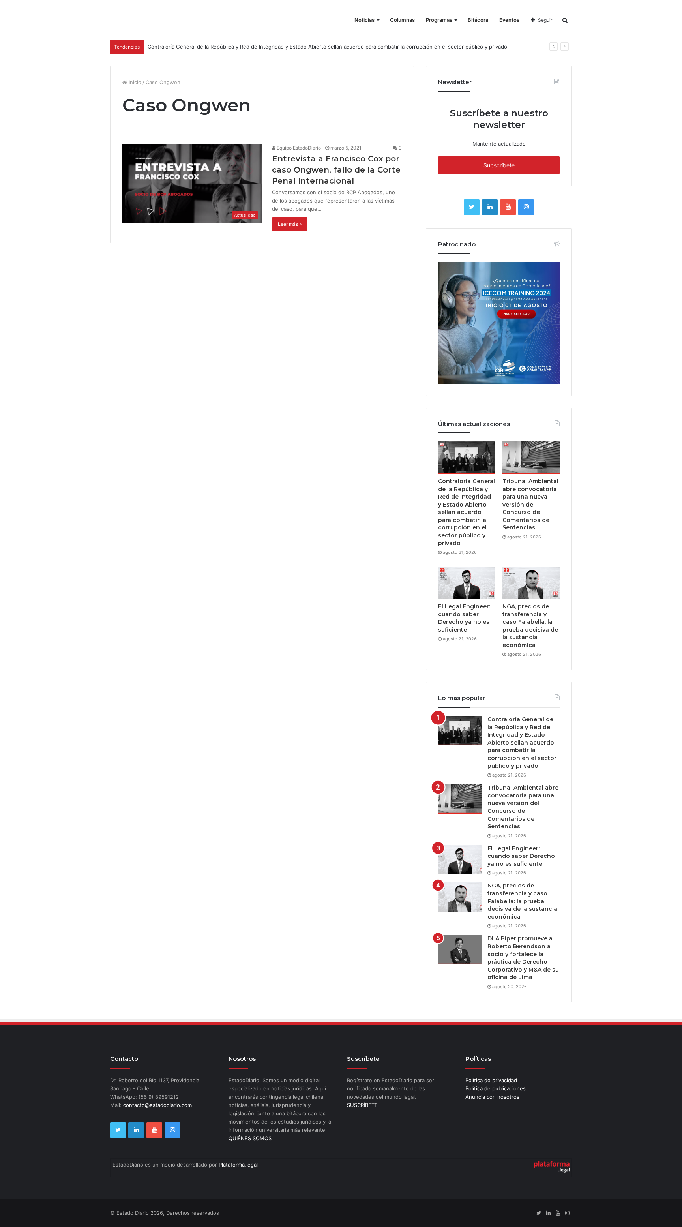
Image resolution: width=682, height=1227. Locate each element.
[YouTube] (508, 207)
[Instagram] (526, 207)
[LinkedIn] (490, 207)
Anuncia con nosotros (492, 1097)
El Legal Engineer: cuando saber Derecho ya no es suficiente (464, 618)
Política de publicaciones (495, 1088)
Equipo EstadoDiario (298, 148)
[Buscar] (565, 20)
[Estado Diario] (155, 23)
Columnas (402, 20)
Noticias (364, 20)
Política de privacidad (491, 1080)
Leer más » (290, 224)
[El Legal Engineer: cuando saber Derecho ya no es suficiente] (466, 583)
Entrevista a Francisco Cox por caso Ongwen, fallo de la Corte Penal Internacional (336, 170)
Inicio (134, 82)
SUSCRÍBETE (362, 1105)
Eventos (509, 20)
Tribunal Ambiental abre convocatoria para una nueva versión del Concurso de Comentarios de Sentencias (530, 504)
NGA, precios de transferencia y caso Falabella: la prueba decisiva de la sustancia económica (530, 626)
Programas (439, 20)
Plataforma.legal (238, 1164)
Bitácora (478, 20)
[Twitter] (472, 207)
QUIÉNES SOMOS (250, 1138)
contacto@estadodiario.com (157, 1105)
